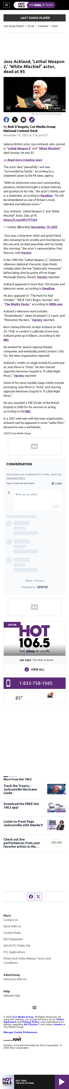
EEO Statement (13, 939)
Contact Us (11, 919)
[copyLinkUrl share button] (32, 120)
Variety (26, 252)
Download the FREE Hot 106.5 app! (21, 805)
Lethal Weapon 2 (19, 148)
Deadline (47, 195)
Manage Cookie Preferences (20, 1032)
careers (58, 1024)
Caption (55, 108)
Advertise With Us (15, 979)
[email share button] (23, 120)
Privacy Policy (30, 1021)
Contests (43, 26)
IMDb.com (55, 304)
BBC (6, 340)
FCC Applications (14, 952)
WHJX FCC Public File (17, 945)
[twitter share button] (15, 120)
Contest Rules (12, 932)
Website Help (12, 995)
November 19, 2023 (44, 227)
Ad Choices (31, 1024)
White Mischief (49, 148)
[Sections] (7, 5)
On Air (30, 26)
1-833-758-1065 (36, 683)
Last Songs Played (14, 26)
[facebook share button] (6, 120)
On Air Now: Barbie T (34, 649)
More (55, 26)
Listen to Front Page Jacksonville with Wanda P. (23, 823)
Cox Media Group (22, 1016)
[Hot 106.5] (34, 5)
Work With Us (12, 926)
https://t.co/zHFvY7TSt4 (20, 219)
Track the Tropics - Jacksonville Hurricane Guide (20, 789)
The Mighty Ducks (17, 304)
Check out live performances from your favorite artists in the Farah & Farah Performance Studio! (24, 843)
